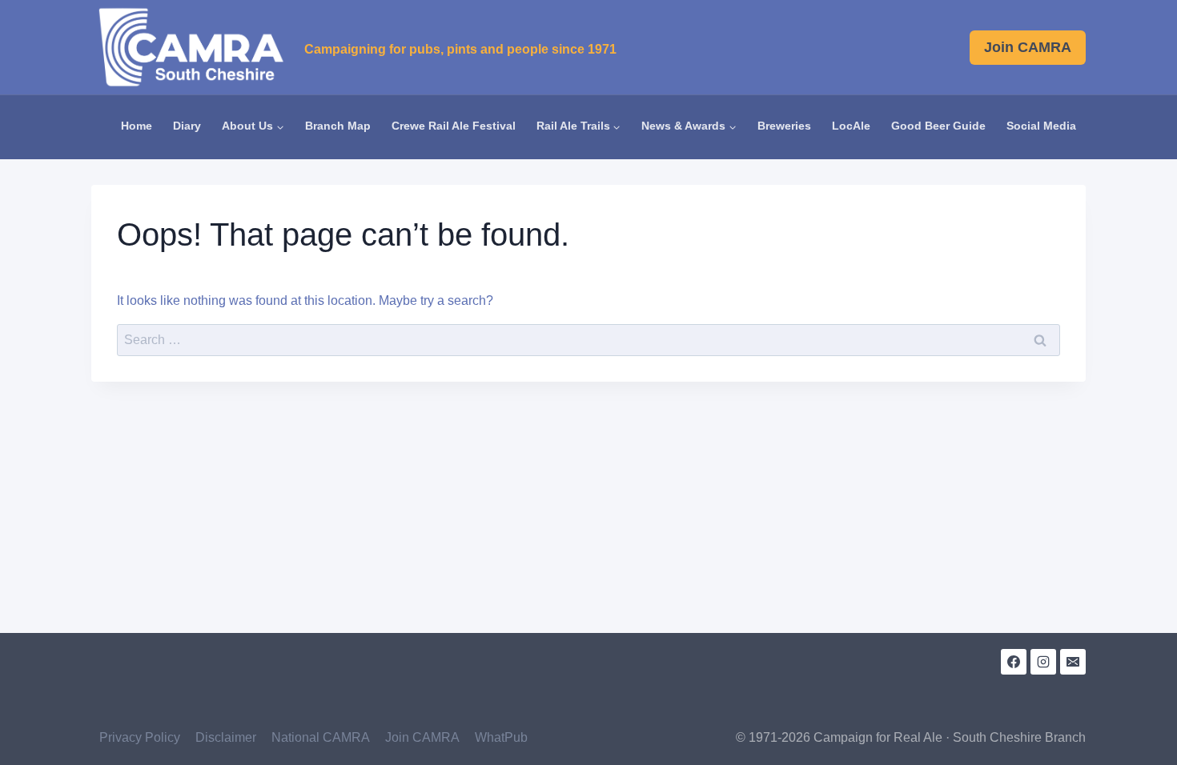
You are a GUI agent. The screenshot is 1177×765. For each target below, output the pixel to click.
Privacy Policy (139, 737)
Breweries (784, 126)
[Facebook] (1013, 662)
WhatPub (501, 737)
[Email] (1073, 662)
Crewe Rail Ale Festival (454, 126)
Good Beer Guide (938, 126)
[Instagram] (1043, 662)
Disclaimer (225, 737)
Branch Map (338, 126)
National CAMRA (320, 737)
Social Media (1041, 126)
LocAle (851, 126)
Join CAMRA (1027, 47)
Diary (187, 126)
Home (136, 126)
